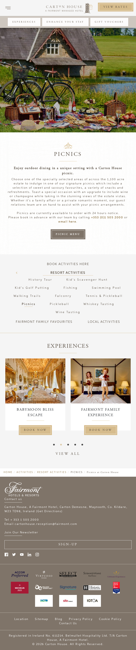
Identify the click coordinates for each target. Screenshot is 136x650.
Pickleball (59, 304)
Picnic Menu (68, 234)
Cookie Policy (110, 619)
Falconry (63, 296)
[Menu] (8, 8)
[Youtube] (22, 554)
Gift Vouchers (109, 21)
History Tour (40, 279)
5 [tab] (82, 444)
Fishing (71, 288)
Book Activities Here (68, 264)
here (72, 221)
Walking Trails (27, 296)
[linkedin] (29, 554)
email (63, 221)
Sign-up (68, 544)
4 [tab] (75, 444)
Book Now (35, 430)
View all (68, 453)
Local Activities (104, 321)
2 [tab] (60, 444)
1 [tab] (53, 444)
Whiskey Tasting (98, 304)
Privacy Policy (81, 619)
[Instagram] (37, 554)
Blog (59, 619)
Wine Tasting (68, 312)
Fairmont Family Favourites (44, 321)
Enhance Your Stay (65, 21)
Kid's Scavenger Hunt (87, 279)
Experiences (24, 21)
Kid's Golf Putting (32, 288)
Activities (24, 472)
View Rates (115, 7)
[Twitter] (14, 554)
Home (8, 472)
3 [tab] (68, 444)
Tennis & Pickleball (104, 296)
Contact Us (68, 623)
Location (21, 619)
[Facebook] (6, 554)
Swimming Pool (106, 288)
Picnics (29, 304)
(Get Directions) (49, 511)
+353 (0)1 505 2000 (107, 217)
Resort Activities (68, 272)
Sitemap (42, 619)
